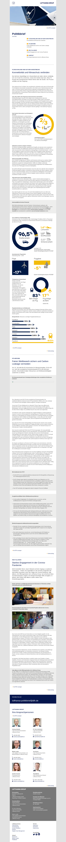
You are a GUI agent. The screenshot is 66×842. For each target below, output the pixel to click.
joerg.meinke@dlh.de (39, 781)
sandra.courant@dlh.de (19, 781)
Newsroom (14, 836)
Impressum (35, 825)
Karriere (14, 829)
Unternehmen (15, 825)
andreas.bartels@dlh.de (19, 736)
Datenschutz (36, 828)
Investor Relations (16, 828)
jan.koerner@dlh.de (39, 759)
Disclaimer (35, 826)
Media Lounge (15, 838)
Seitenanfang (51, 351)
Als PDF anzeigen (51, 28)
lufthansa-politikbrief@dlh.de (25, 700)
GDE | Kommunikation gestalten (40, 810)
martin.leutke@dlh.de (18, 759)
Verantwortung (15, 826)
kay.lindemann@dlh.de (39, 736)
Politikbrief (14, 839)
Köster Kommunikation (38, 808)
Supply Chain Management (18, 830)
